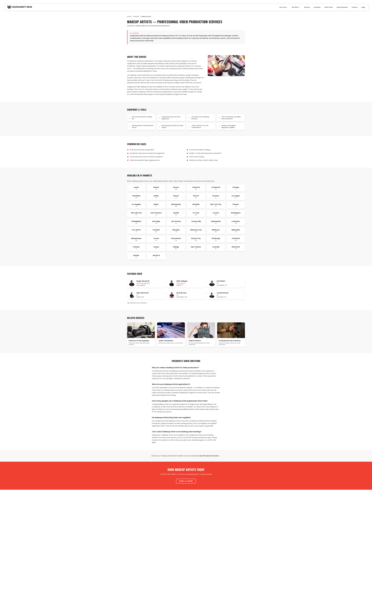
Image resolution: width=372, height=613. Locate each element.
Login (363, 7)
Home (129, 16)
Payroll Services (342, 7)
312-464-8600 (170, 474)
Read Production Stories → (210, 456)
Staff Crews (328, 7)
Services (307, 7)
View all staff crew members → (137, 303)
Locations (317, 7)
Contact (354, 7)
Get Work (295, 7)
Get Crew (282, 7)
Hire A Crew (186, 481)
